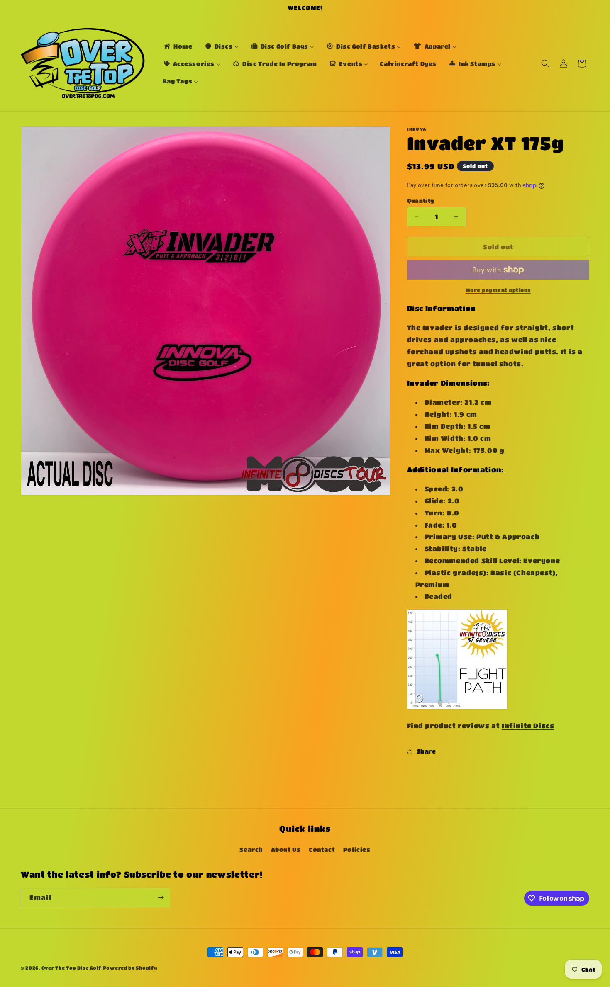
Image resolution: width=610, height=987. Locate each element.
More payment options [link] (498, 290)
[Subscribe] (160, 897)
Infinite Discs (528, 725)
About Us (286, 849)
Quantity (420, 200)
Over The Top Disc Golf (71, 967)
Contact (322, 849)
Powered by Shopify (130, 967)
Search (251, 849)
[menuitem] (177, 46)
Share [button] (426, 751)
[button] (545, 63)
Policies (357, 849)
